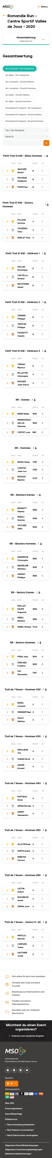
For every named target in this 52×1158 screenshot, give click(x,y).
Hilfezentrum (11, 1119)
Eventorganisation (13, 1108)
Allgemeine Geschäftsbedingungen (21, 1145)
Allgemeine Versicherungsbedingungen (24, 1149)
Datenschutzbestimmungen (18, 1154)
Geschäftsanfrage (13, 1114)
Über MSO (9, 1103)
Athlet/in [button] (9, 136)
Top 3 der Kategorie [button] (14, 130)
